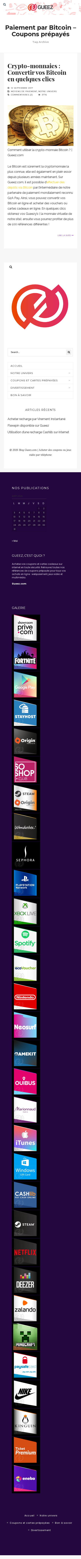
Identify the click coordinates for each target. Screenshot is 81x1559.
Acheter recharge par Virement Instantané (36, 419)
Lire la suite (65, 235)
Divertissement (22, 387)
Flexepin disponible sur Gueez (28, 425)
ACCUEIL (17, 365)
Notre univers (47, 91)
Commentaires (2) (22, 95)
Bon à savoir (21, 395)
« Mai (15, 540)
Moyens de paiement (24, 91)
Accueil (29, 1515)
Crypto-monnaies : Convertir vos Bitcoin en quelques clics (37, 72)
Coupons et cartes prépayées (34, 380)
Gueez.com (19, 583)
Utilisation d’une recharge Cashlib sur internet (38, 432)
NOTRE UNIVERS (22, 373)
